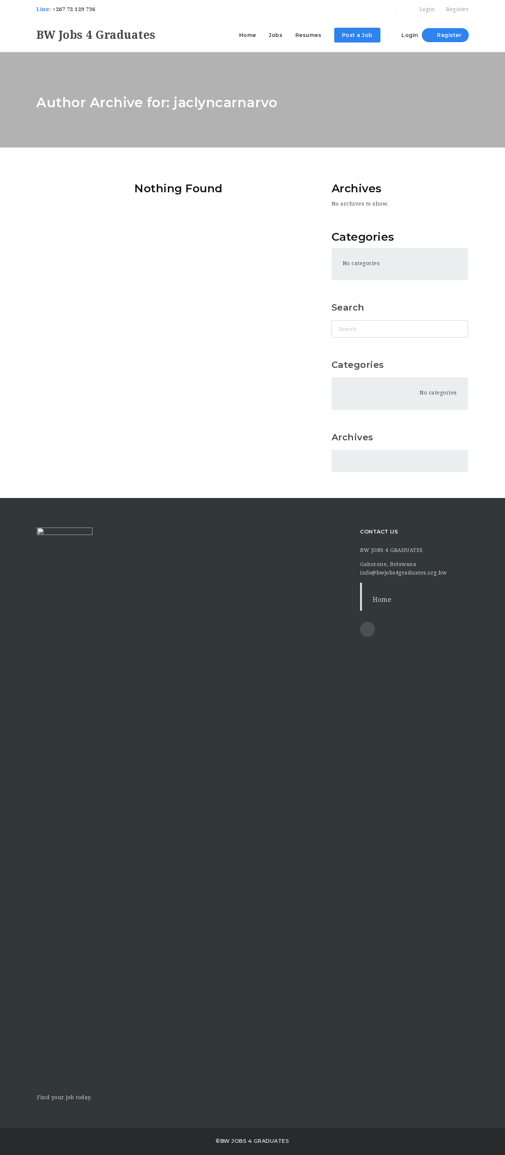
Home (247, 35)
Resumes (308, 35)
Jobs (275, 35)
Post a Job (357, 35)
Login (426, 9)
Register (457, 9)
